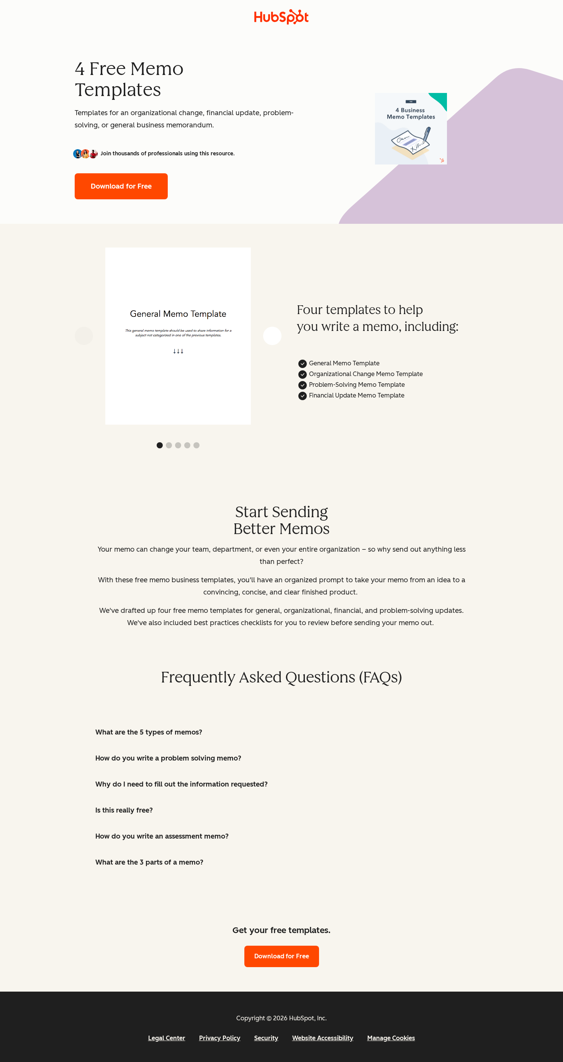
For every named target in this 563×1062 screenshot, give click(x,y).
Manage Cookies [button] (391, 1038)
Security (266, 1038)
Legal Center (166, 1038)
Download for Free (121, 186)
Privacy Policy (220, 1038)
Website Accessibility (323, 1038)
